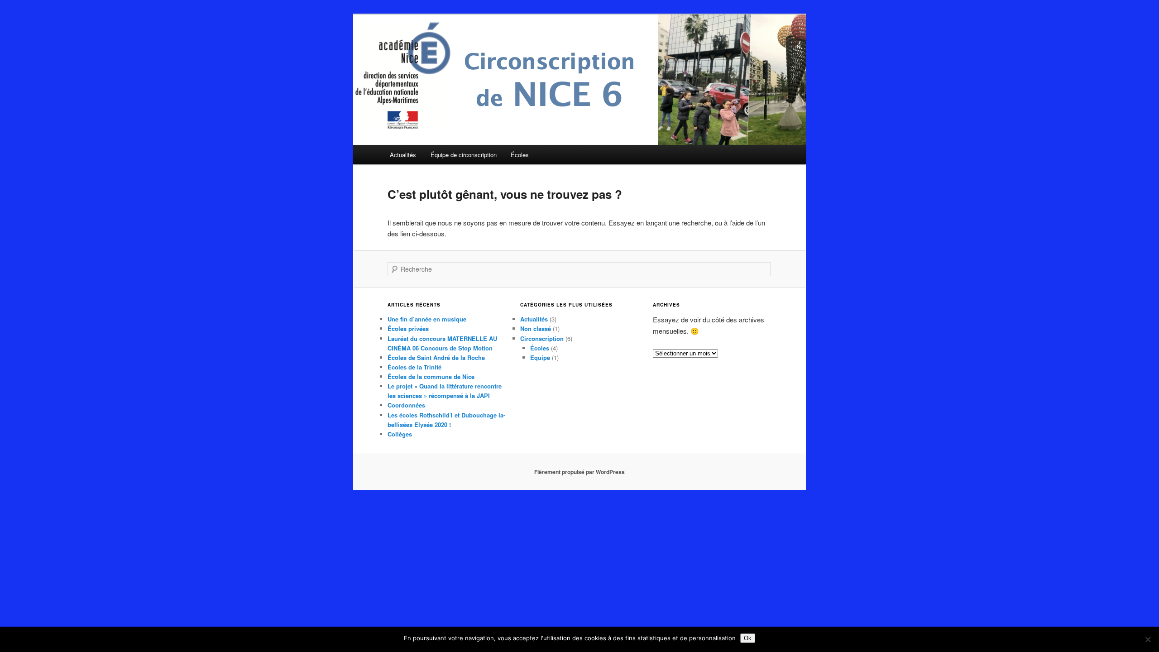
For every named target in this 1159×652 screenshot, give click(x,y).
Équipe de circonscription (464, 154)
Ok (748, 638)
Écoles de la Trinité (414, 367)
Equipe (540, 357)
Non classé (535, 328)
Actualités (403, 154)
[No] (1147, 639)
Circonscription (542, 338)
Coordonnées (406, 405)
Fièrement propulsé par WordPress (579, 472)
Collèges (400, 434)
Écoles (520, 154)
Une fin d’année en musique (427, 319)
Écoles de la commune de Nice (431, 376)
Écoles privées (408, 328)
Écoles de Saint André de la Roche (436, 357)
